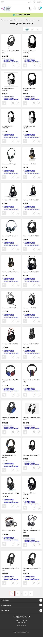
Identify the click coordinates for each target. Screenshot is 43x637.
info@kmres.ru (21, 625)
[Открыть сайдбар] (2, 2)
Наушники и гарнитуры (33, 20)
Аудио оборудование (15, 20)
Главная (3, 20)
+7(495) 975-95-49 (30, 8)
